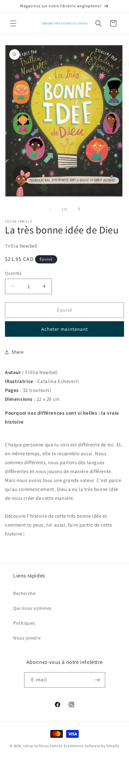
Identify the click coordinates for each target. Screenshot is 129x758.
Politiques (24, 623)
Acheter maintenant (64, 329)
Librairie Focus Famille (43, 745)
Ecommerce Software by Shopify (91, 745)
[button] (13, 23)
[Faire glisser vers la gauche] (50, 209)
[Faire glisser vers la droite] (79, 209)
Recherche (24, 593)
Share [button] (18, 352)
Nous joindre (27, 638)
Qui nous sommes (32, 608)
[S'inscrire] (97, 680)
